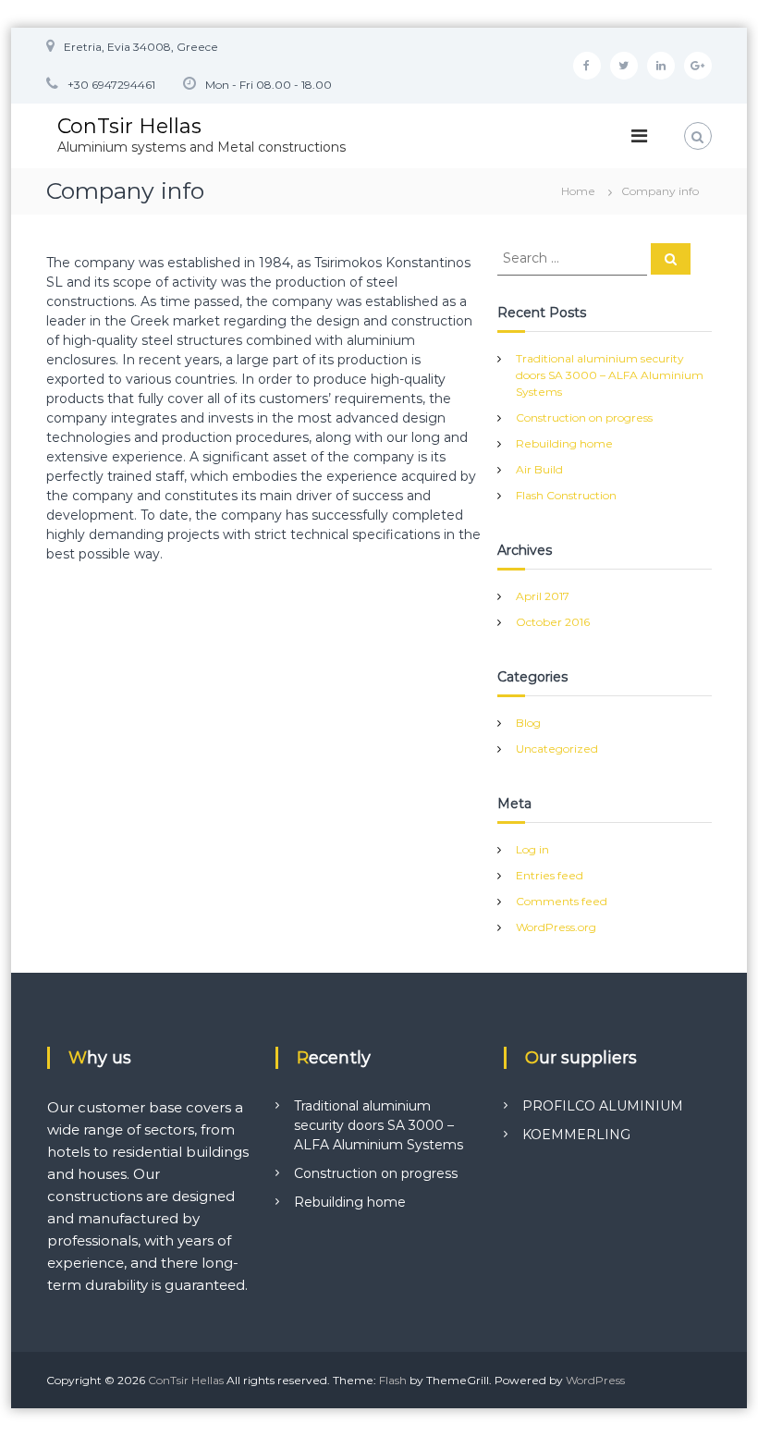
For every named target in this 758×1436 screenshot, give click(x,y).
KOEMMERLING (576, 1134)
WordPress (595, 1380)
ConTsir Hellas (129, 126)
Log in (532, 849)
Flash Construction (566, 495)
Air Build (539, 469)
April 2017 (542, 596)
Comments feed (561, 901)
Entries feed (549, 875)
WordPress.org (556, 927)
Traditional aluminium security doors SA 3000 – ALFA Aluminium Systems (609, 375)
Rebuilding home (564, 443)
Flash (393, 1380)
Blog (528, 723)
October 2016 (553, 622)
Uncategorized (557, 748)
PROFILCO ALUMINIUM (602, 1106)
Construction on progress (584, 417)
